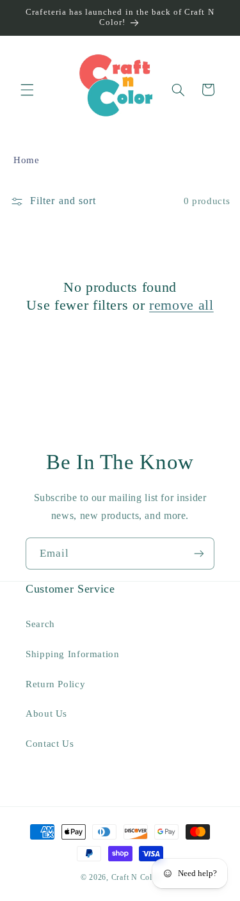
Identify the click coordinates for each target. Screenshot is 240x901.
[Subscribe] (199, 553)
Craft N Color (135, 877)
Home (26, 160)
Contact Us (50, 743)
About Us (46, 713)
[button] (27, 89)
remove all (181, 305)
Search (40, 624)
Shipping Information (73, 654)
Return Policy (55, 684)
